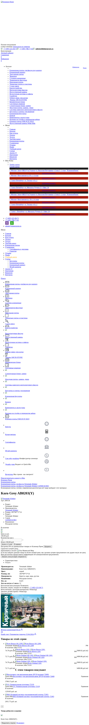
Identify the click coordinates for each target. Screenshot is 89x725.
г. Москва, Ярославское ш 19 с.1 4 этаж (33, 177)
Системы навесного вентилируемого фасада (26, 110)
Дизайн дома (10, 464)
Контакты (13, 159)
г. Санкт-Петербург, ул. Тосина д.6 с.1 (33, 182)
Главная (12, 129)
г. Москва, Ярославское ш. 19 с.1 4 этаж (33, 201)
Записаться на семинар (21, 47)
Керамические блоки (17, 102)
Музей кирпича (15, 267)
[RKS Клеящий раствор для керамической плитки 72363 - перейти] (27, 694)
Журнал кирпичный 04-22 (11, 630)
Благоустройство (16, 88)
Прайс (12, 147)
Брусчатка (13, 261)
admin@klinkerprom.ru (44, 49)
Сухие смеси (14, 86)
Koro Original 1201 (35, 663)
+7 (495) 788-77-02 (26, 49)
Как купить (14, 133)
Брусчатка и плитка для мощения (22, 112)
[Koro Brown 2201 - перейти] (30, 649)
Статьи (12, 151)
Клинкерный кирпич (17, 72)
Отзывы (13, 145)
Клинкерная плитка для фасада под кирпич (26, 70)
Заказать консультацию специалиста (14, 557)
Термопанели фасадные (18, 80)
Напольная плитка (16, 82)
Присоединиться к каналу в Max (13, 478)
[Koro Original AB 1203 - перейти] (34, 655)
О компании (14, 143)
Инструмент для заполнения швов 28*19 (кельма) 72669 (33, 676)
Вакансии (13, 157)
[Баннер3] (44, 15)
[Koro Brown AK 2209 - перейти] (23, 644)
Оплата (12, 135)
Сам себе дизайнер (12, 458)
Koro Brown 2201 (34, 651)
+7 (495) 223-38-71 (10, 49)
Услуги (12, 137)
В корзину (17, 544)
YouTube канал (15, 139)
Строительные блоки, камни (20, 106)
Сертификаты (10, 442)
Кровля (12, 115)
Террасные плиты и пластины (21, 84)
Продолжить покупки (8, 723)
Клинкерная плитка (17, 141)
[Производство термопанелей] (44, 23)
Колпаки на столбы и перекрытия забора (25, 119)
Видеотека (9, 474)
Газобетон (13, 96)
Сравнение (5, 56)
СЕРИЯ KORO (10, 520)
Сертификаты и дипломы (19, 249)
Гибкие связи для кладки (19, 98)
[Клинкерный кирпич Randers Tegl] (44, 40)
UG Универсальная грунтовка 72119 (26, 686)
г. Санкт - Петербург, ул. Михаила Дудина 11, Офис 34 (33, 213)
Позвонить (24, 586)
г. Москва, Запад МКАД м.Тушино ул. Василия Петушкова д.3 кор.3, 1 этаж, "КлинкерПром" (44, 172)
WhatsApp (33, 589)
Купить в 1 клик (7, 544)
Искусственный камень (18, 92)
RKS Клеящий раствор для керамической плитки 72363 (33, 696)
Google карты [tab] (15, 166)
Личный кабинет (7, 53)
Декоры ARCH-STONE (18, 100)
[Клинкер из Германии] (44, 7)
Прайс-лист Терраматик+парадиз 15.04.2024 (17, 634)
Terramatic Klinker (11, 510)
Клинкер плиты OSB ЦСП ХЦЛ (22, 121)
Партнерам (14, 155)
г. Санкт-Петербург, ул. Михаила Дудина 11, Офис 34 (33, 189)
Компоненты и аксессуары (19, 117)
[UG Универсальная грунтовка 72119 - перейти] (19, 684)
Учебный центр (15, 149)
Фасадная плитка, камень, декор (21, 108)
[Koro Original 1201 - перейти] (31, 661)
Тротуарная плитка (17, 74)
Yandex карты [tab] (15, 165)
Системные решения (17, 104)
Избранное (5, 60)
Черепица (13, 76)
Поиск (85, 68)
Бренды (8, 427)
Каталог (13, 131)
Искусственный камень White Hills (22, 123)
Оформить (47, 546)
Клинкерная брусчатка (18, 113)
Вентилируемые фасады (18, 90)
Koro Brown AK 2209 (26, 645)
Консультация (6, 51)
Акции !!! (13, 153)
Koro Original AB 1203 (36, 657)
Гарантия (13, 251)
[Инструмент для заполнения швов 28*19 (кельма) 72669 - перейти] (27, 674)
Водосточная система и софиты (21, 94)
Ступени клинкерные (18, 78)
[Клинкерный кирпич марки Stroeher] (44, 31)
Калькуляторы (10, 434)
